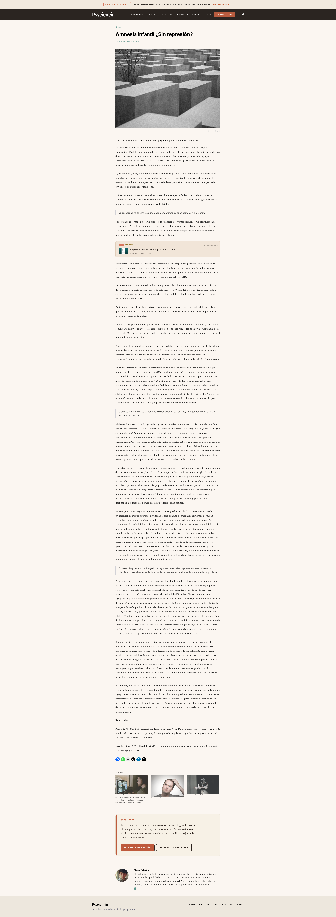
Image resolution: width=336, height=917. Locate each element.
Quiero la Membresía (137, 847)
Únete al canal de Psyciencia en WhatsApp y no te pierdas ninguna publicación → (159, 140)
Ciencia (118, 27)
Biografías (167, 14)
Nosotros (227, 904)
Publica (240, 904)
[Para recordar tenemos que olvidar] (167, 786)
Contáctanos (195, 904)
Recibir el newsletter (174, 847)
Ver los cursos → (223, 4)
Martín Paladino (133, 41)
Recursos (196, 14)
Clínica (152, 14)
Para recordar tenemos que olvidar (165, 797)
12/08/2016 (120, 41)
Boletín (209, 14)
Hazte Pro (226, 14)
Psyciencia (103, 14)
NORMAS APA (182, 14)
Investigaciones (136, 14)
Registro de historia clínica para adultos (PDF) (153, 249)
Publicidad (212, 904)
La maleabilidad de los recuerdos (200, 794)
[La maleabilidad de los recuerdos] (203, 784)
